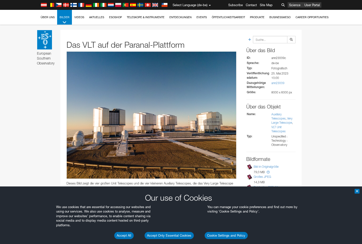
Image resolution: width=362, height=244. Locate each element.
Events (202, 17)
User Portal (312, 5)
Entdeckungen (180, 17)
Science (294, 5)
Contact (251, 5)
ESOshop (115, 17)
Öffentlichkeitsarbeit (228, 17)
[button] (268, 172)
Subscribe (235, 5)
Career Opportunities (312, 17)
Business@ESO (280, 17)
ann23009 (277, 83)
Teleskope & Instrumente (146, 17)
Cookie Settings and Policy (226, 235)
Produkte (257, 17)
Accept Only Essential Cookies (169, 235)
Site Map (266, 5)
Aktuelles (96, 17)
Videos (79, 17)
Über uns (48, 17)
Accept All (124, 235)
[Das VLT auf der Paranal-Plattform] (151, 115)
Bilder (64, 17)
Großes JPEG (262, 177)
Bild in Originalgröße (266, 166)
